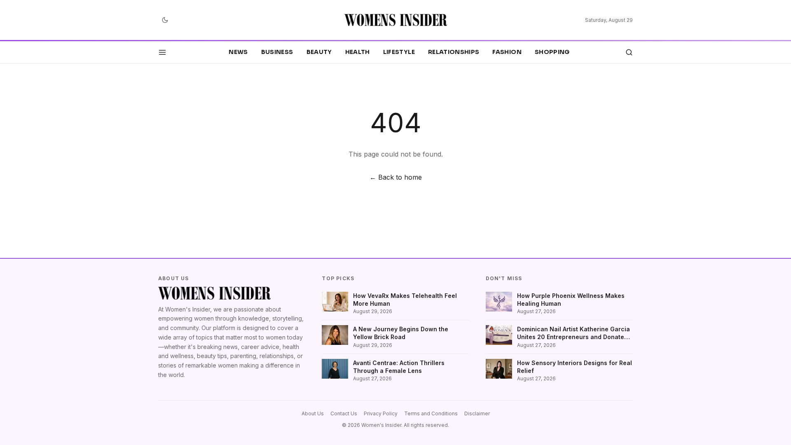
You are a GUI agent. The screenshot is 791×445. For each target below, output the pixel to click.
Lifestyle (399, 52)
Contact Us (343, 413)
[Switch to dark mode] (164, 20)
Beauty (319, 52)
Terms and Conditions (431, 413)
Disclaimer (477, 413)
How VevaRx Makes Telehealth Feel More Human (405, 299)
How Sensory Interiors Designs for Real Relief (574, 366)
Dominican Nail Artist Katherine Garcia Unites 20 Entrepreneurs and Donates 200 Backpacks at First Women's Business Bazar (573, 333)
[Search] (629, 52)
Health (357, 52)
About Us (313, 413)
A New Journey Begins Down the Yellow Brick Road (400, 333)
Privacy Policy (381, 413)
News (238, 52)
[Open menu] (162, 52)
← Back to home (396, 177)
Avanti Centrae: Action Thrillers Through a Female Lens (399, 366)
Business (277, 52)
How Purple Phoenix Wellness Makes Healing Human (571, 299)
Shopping (552, 52)
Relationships (454, 52)
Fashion (506, 52)
